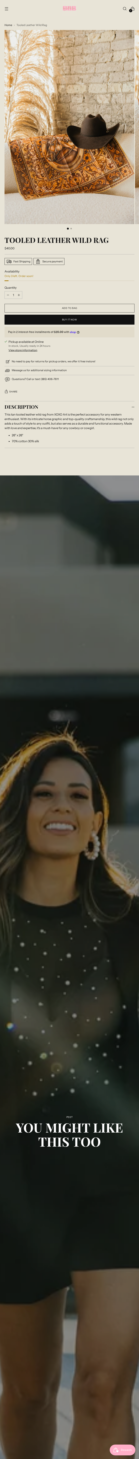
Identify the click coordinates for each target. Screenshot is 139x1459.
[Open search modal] (125, 8)
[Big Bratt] (69, 8)
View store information (23, 350)
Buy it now (69, 319)
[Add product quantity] (8, 295)
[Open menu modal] (6, 8)
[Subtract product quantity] (19, 295)
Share (13, 391)
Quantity (11, 287)
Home (8, 25)
